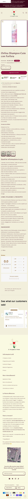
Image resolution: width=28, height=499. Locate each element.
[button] (1, 12)
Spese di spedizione (10, 62)
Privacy (4, 370)
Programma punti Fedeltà (9, 361)
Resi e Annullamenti (7, 382)
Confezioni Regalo (7, 364)
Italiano (19, 487)
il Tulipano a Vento (7, 358)
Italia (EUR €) (9, 487)
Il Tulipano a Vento (12, 497)
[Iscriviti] (23, 473)
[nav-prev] (2, 315)
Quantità (3, 64)
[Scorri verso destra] (16, 50)
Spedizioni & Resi (7, 379)
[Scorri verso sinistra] (11, 50)
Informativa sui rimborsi (8, 388)
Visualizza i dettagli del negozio (9, 86)
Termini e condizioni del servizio (10, 385)
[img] (6, 265)
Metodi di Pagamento (8, 367)
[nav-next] (25, 315)
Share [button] (4, 250)
